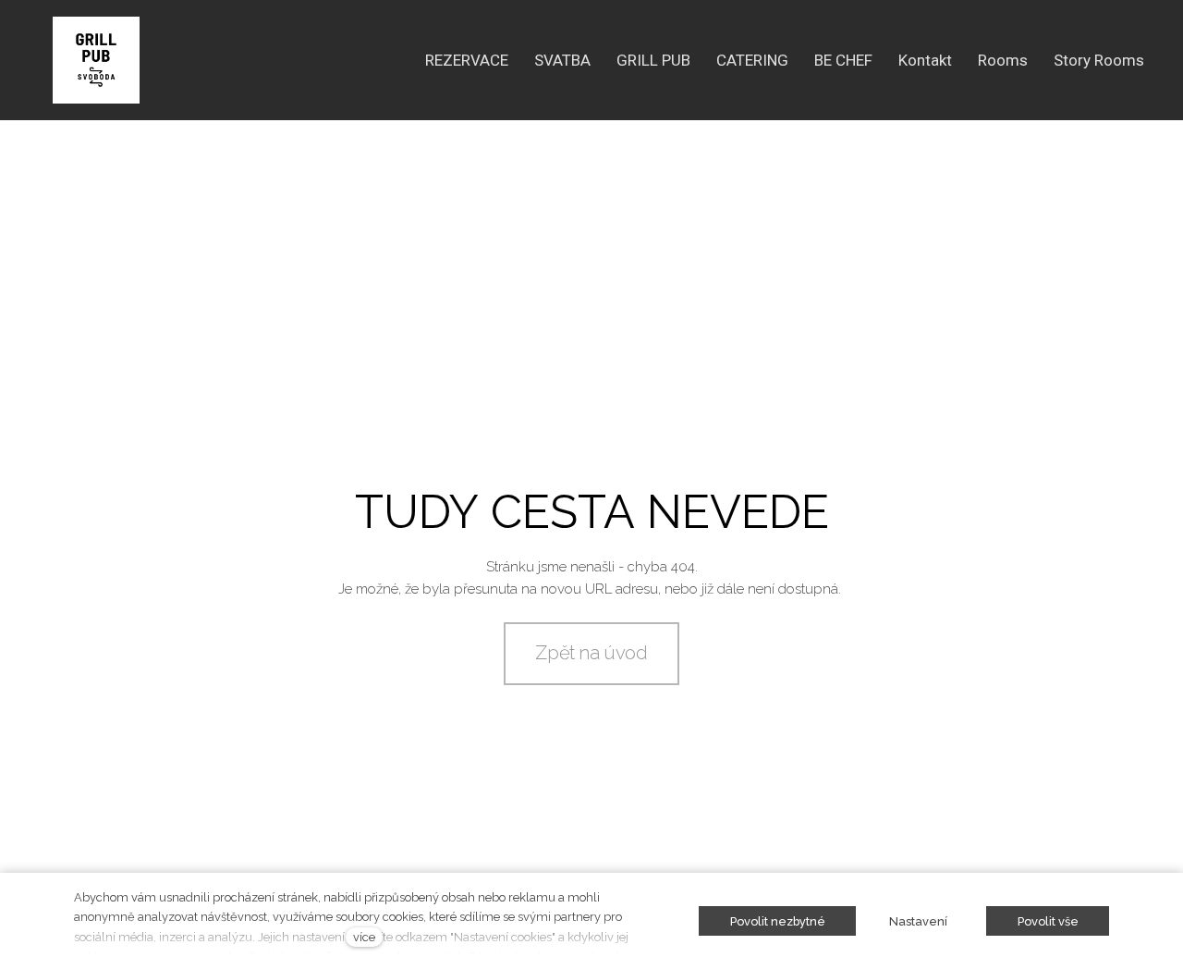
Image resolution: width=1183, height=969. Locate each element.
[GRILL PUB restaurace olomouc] (96, 60)
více (364, 937)
